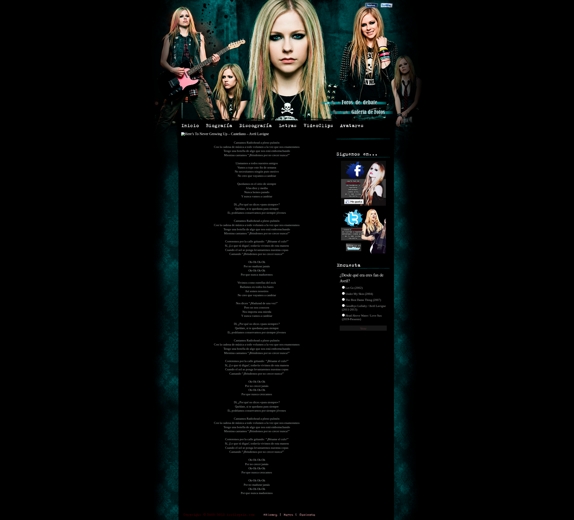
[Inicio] (190, 125)
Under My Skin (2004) (359, 294)
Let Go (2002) (354, 287)
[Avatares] (352, 125)
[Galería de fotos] (359, 115)
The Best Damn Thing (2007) (363, 300)
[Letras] (288, 125)
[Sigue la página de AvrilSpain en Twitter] (363, 252)
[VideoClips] (318, 125)
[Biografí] (219, 125)
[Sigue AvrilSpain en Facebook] (371, 5)
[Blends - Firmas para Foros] (379, 125)
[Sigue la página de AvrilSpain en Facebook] (363, 207)
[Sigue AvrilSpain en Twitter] (386, 5)
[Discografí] (255, 125)
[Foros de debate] (352, 106)
